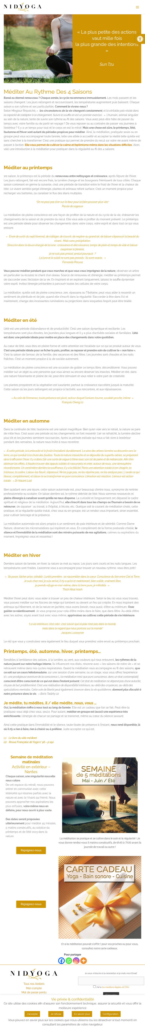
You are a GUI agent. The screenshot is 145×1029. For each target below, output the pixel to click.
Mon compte (34, 988)
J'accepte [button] (32, 1014)
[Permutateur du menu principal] (137, 7)
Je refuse (56, 1014)
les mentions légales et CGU (115, 987)
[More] (83, 960)
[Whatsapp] (69, 960)
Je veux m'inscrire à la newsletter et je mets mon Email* (111, 973)
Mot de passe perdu (34, 992)
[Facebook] (61, 960)
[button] (140, 39)
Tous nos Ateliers (34, 983)
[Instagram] (76, 960)
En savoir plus (82, 1014)
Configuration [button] (110, 1014)
